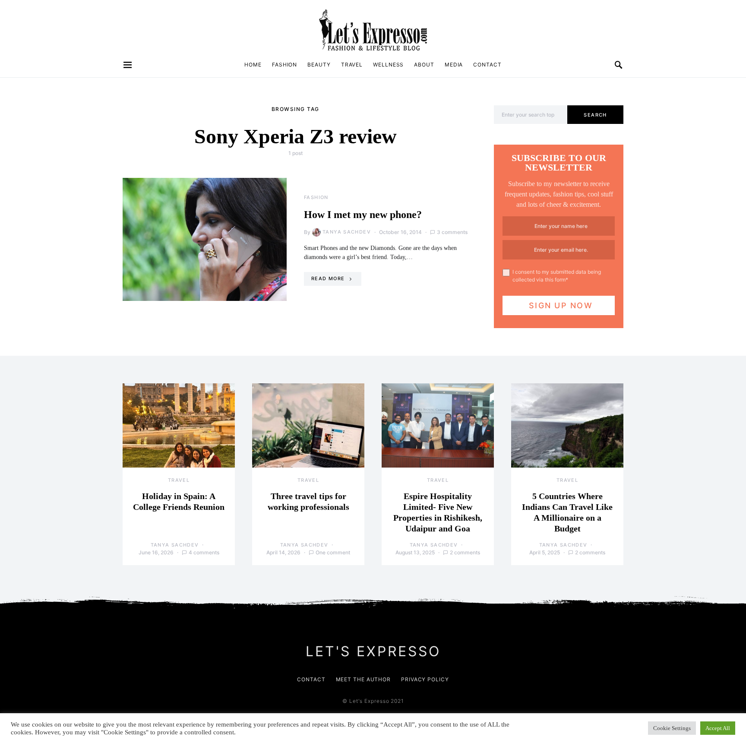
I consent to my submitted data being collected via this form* (556, 276)
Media (454, 64)
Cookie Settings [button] (672, 728)
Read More (328, 278)
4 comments (204, 552)
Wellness (388, 64)
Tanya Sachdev (346, 232)
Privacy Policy (425, 679)
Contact (487, 64)
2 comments (465, 552)
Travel (352, 64)
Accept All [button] (717, 728)
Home (253, 64)
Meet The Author (363, 679)
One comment (333, 552)
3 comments (452, 232)
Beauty (318, 64)
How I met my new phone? (363, 214)
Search (595, 115)
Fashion (284, 64)
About (424, 64)
